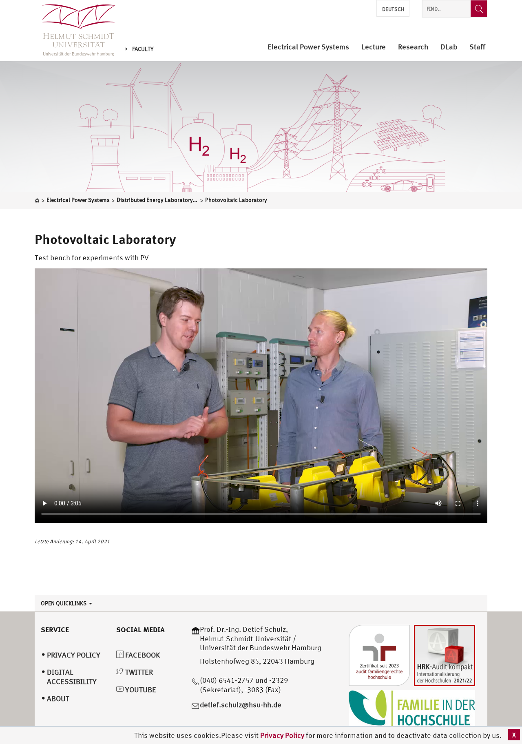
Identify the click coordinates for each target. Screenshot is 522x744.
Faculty (142, 49)
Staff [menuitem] (477, 47)
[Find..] (479, 8)
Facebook (142, 655)
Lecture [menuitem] (373, 47)
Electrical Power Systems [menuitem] (308, 47)
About (58, 698)
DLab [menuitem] (448, 47)
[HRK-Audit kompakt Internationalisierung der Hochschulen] (444, 655)
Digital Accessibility (72, 677)
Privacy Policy (283, 735)
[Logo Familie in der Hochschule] (412, 710)
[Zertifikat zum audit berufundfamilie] (379, 655)
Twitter (138, 672)
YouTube (140, 689)
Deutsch (393, 9)
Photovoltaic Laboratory (105, 239)
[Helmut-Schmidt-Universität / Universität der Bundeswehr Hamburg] (75, 30)
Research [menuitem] (413, 47)
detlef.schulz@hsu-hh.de (240, 704)
